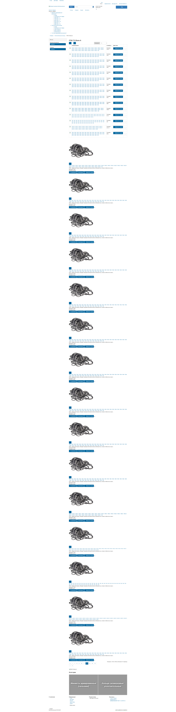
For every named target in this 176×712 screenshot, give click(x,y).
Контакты (87, 10)
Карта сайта (72, 702)
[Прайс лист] (72, 43)
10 (81, 663)
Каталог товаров (52, 10)
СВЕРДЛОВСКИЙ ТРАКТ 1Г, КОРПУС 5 (117, 700)
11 (84, 663)
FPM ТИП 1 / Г (57, 17)
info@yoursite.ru (113, 699)
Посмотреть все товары (59, 16)
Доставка (72, 699)
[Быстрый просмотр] (70, 164)
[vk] (122, 10)
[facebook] (124, 10)
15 (94, 663)
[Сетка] (74, 43)
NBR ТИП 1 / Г (57, 22)
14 (92, 663)
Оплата (71, 700)
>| (72, 665)
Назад (55, 15)
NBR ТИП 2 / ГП (57, 24)
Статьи (71, 10)
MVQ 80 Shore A (57, 31)
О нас (71, 698)
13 (89, 663)
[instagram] (126, 10)
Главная (76, 10)
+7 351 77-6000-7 (113, 698)
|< (70, 663)
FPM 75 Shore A (57, 29)
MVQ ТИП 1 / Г (57, 20)
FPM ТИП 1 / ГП (57, 19)
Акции (81, 10)
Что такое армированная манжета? (59, 33)
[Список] (70, 43)
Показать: (97, 43)
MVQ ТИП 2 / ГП (57, 21)
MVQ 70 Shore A (57, 30)
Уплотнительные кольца (57, 25)
